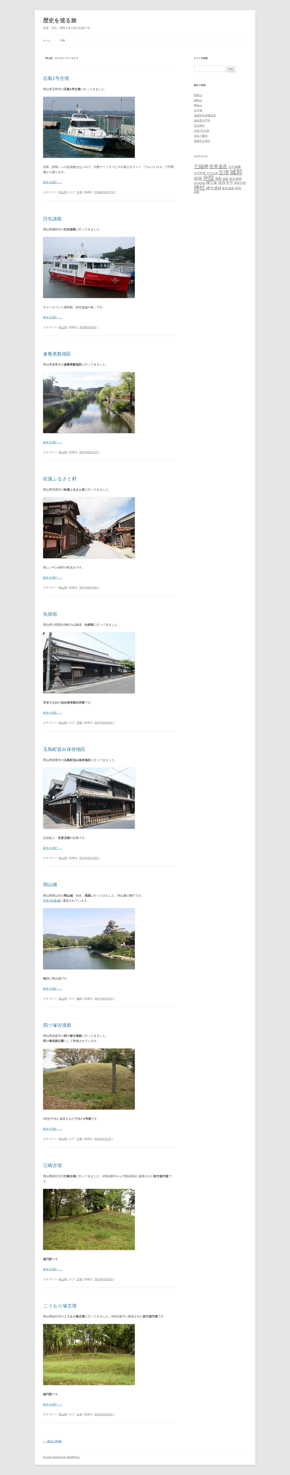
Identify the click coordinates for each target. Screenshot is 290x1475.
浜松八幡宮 (201, 135)
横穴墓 (211, 183)
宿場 (79, 722)
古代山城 (212, 173)
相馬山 (198, 95)
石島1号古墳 (56, 78)
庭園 (225, 179)
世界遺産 (218, 166)
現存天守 (225, 183)
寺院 (208, 178)
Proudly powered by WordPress (61, 1457)
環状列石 (240, 183)
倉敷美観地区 (57, 354)
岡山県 (63, 192)
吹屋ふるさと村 (60, 478)
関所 (238, 188)
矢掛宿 (50, 614)
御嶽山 (198, 100)
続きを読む (52, 182)
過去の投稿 (52, 1441)
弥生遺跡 (235, 179)
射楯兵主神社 (202, 141)
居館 (218, 179)
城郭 (79, 998)
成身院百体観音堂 (205, 115)
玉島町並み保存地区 (64, 749)
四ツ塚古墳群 (57, 1025)
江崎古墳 (52, 1165)
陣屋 (196, 192)
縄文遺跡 (213, 188)
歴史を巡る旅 (60, 20)
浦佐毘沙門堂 (202, 120)
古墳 (79, 192)
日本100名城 (51, 900)
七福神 (201, 166)
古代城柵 (234, 167)
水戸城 (198, 110)
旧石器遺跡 (200, 183)
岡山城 (50, 884)
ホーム (47, 40)
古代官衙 (200, 173)
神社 (199, 187)
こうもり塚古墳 (60, 1305)
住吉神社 (199, 125)
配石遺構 (228, 188)
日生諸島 (52, 218)
